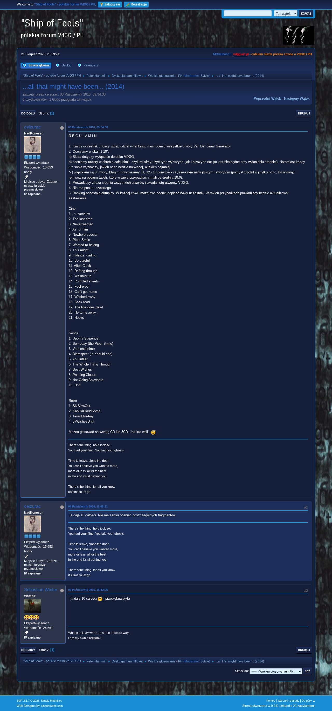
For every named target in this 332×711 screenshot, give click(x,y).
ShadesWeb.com (52, 705)
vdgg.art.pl (241, 54)
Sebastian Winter (40, 589)
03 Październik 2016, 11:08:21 (88, 506)
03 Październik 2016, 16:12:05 (88, 589)
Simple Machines (51, 700)
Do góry (28, 650)
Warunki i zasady (288, 700)
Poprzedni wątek (267, 98)
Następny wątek (296, 98)
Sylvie (204, 76)
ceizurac (32, 127)
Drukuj (304, 113)
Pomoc (270, 700)
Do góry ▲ (308, 700)
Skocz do (241, 671)
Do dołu (28, 113)
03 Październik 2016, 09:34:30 (88, 127)
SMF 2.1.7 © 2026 (28, 700)
